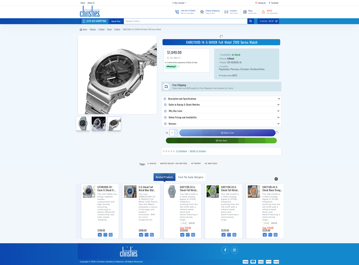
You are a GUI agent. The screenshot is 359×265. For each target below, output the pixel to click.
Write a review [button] (198, 151)
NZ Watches (211, 163)
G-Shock (101, 29)
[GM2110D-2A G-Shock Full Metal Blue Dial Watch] (171, 191)
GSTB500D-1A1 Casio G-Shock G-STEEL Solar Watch (106, 188)
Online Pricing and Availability (183, 117)
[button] (77, 122)
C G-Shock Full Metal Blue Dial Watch (146, 188)
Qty (167, 133)
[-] (176, 134)
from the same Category (190, 177)
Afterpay (196, 163)
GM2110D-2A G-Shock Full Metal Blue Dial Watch (188, 188)
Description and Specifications (182, 98)
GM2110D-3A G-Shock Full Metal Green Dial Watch (229, 188)
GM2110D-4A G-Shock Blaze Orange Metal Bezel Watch (272, 188)
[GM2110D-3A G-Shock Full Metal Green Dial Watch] (212, 191)
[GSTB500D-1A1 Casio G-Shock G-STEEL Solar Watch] (89, 191)
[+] (176, 131)
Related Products (164, 177)
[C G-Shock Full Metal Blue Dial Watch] (130, 191)
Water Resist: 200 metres (173, 163)
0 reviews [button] (181, 151)
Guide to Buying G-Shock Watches (184, 104)
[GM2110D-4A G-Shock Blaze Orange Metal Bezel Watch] (254, 191)
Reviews (172, 123)
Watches (93, 29)
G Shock (117, 29)
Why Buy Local (175, 111)
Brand (109, 29)
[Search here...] (250, 21)
